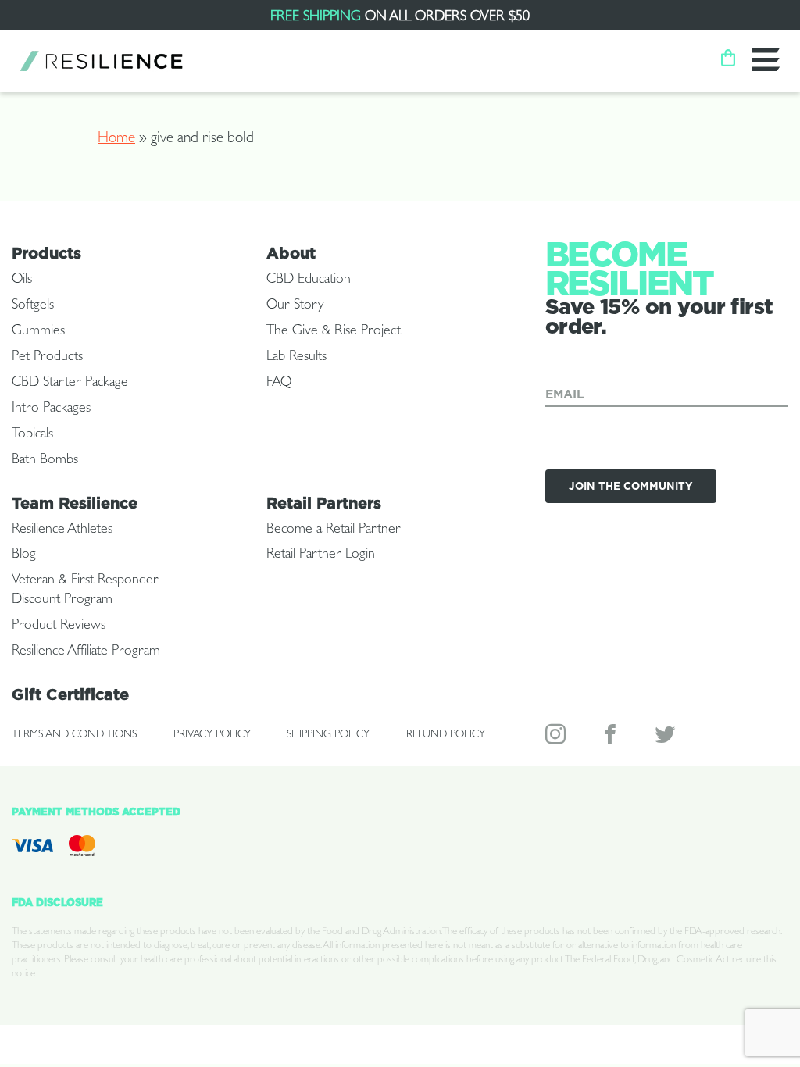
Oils (22, 280)
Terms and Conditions (74, 735)
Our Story (294, 306)
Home (116, 139)
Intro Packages (51, 409)
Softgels (33, 306)
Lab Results (296, 358)
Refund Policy (445, 735)
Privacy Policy (212, 735)
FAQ (278, 383)
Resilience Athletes (62, 530)
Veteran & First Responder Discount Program (85, 591)
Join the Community (631, 486)
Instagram (557, 738)
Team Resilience (75, 503)
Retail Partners (323, 503)
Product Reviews (58, 626)
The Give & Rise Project (333, 332)
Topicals (32, 435)
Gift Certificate (70, 694)
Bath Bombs (45, 461)
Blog (24, 555)
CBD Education (308, 280)
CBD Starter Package (70, 383)
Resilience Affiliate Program (86, 652)
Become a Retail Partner (333, 530)
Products (46, 253)
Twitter (666, 738)
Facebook (611, 738)
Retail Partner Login (320, 555)
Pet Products (47, 358)
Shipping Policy (328, 735)
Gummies (38, 332)
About (291, 253)
